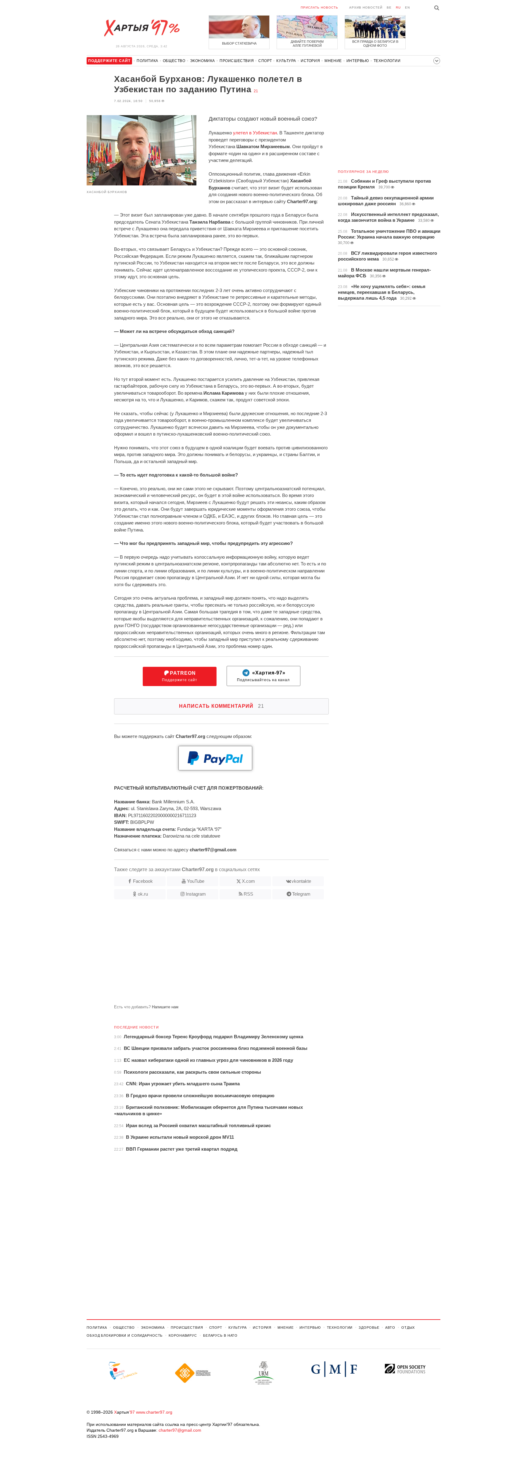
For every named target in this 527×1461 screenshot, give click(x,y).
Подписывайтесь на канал (263, 676)
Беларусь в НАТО (220, 1335)
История (310, 61)
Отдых (408, 1327)
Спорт (265, 61)
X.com (248, 881)
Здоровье (369, 1327)
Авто (390, 1327)
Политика (147, 61)
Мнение (333, 61)
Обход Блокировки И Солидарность (125, 1335)
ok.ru (143, 894)
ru (398, 7)
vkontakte (301, 881)
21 (256, 91)
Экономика (202, 61)
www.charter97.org (154, 1412)
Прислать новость (319, 7)
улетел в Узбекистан (255, 132)
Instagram (196, 894)
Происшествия (237, 61)
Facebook (143, 881)
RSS (248, 894)
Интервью (357, 61)
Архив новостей (365, 7)
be (389, 7)
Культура (286, 61)
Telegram (301, 894)
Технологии (387, 61)
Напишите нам (165, 1007)
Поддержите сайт (179, 676)
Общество (174, 61)
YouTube (195, 881)
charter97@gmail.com (180, 1430)
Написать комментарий (221, 706)
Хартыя (141, 28)
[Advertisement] (208, 954)
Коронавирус (183, 1335)
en (407, 7)
